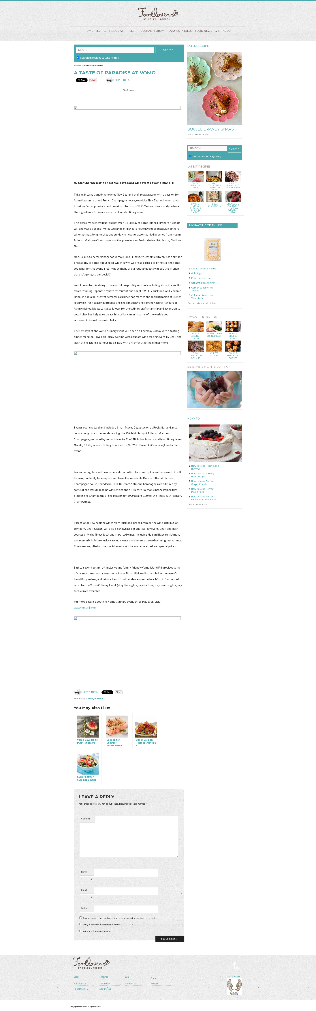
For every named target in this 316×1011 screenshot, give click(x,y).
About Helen (105, 988)
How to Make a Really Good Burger (202, 475)
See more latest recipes (197, 134)
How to (193, 418)
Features (173, 30)
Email (86, 891)
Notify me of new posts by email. (97, 931)
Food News (203, 30)
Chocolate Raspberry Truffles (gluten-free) (233, 208)
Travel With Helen (122, 30)
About (227, 30)
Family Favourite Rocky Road (233, 185)
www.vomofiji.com (85, 607)
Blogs (76, 976)
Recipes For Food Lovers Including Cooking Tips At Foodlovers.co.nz (158, 14)
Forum (154, 978)
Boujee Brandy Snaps (210, 129)
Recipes (101, 30)
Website (85, 908)
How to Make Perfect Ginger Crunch (202, 482)
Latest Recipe (198, 45)
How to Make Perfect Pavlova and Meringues (203, 498)
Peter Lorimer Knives (202, 278)
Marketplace (80, 983)
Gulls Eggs (197, 273)
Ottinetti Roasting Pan (203, 282)
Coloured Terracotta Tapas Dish (202, 297)
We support (234, 976)
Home (88, 30)
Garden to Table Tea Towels (202, 289)
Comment (87, 818)
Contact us (130, 983)
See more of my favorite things (202, 303)
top (237, 965)
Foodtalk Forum (151, 30)
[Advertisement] (140, 98)
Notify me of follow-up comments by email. (102, 924)
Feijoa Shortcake (214, 205)
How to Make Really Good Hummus (205, 467)
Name (86, 873)
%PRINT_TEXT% (121, 79)
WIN (217, 30)
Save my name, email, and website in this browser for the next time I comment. (119, 918)
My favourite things (206, 225)
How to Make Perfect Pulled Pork (202, 490)
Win (127, 976)
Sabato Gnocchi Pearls (203, 268)
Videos (187, 30)
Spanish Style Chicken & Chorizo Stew (195, 208)
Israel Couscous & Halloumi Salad (214, 186)
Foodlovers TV (81, 988)
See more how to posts (198, 504)
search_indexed (94, 698)
